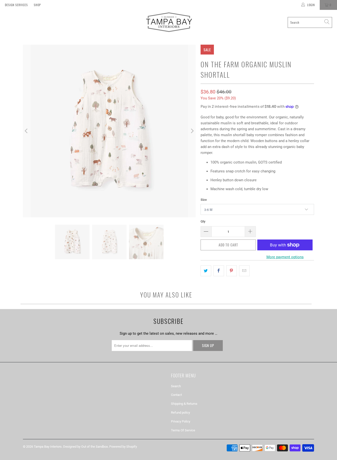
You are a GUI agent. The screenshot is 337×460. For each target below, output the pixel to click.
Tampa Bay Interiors (48, 446)
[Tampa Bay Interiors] (168, 22)
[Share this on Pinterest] (231, 270)
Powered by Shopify (123, 446)
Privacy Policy (180, 421)
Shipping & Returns (184, 403)
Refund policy (180, 412)
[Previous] (27, 131)
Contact (176, 395)
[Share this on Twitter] (206, 270)
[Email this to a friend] (244, 270)
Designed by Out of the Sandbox (85, 446)
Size (204, 200)
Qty (203, 221)
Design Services (16, 5)
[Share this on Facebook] (218, 270)
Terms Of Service (183, 430)
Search (176, 386)
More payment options (285, 257)
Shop (37, 5)
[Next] (192, 131)
